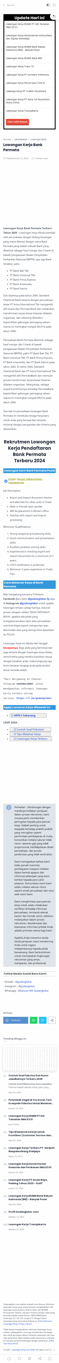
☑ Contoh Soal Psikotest (29, 729)
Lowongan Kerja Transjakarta (22, 110)
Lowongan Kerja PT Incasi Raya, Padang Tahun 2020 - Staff (28, 1181)
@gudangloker (29, 603)
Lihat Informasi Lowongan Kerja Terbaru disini (27, 1322)
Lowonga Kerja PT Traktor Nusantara (26, 91)
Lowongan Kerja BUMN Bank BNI (24, 58)
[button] (9, 5)
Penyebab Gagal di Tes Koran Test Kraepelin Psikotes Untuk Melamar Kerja (30, 1101)
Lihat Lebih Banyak (17, 121)
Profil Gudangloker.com (24, 1211)
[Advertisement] (29, 196)
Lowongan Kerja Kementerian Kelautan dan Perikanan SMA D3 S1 (30, 1165)
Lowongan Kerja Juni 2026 (23, 1349)
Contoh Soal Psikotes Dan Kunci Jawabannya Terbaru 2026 (28, 1077)
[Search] (54, 5)
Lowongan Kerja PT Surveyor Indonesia (27, 74)
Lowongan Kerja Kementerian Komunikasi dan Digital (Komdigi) (29, 37)
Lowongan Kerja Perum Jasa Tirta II (25, 82)
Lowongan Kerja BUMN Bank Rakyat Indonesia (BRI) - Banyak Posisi (25, 48)
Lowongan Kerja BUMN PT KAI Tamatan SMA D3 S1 (27, 25)
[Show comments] (50, 1358)
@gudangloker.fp (38, 598)
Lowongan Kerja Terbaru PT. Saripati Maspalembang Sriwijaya (31, 1149)
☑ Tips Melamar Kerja (27, 734)
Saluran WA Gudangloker (34, 990)
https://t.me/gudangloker (34, 698)
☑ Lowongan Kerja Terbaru (30, 739)
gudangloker (24, 981)
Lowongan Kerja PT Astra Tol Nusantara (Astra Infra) (27, 101)
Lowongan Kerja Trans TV (20, 66)
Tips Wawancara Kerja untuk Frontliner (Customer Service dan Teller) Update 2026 (30, 1133)
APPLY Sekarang (24, 715)
